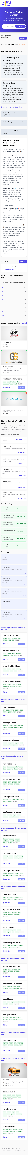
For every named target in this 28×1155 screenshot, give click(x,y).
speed (4, 932)
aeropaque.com (10, 1014)
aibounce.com (9, 1092)
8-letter (21, 727)
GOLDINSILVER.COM (8, 366)
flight (15, 725)
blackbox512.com (11, 635)
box (13, 640)
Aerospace (5, 308)
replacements (19, 1131)
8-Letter (4, 316)
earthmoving (18, 686)
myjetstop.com (9, 764)
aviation (5, 727)
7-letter (16, 932)
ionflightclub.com (11, 796)
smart (11, 655)
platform (9, 1096)
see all (24, 323)
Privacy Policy (18, 1148)
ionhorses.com (9, 707)
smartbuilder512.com (12, 681)
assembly (12, 840)
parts (10, 1129)
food (16, 383)
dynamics (16, 727)
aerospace (10, 727)
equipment (5, 1129)
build (15, 655)
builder (15, 671)
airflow (16, 745)
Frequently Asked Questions (11, 107)
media (4, 1096)
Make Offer (23, 38)
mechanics (18, 840)
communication (6, 1114)
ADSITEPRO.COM (7, 342)
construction (6, 655)
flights (4, 945)
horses (21, 710)
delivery (11, 383)
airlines (4, 947)
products (9, 381)
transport (5, 930)
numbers (5, 640)
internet (14, 381)
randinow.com (9, 1109)
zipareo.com (8, 927)
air (7, 1004)
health (18, 381)
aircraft (10, 817)
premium (14, 1096)
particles (9, 712)
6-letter (11, 1004)
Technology (5, 288)
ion (4, 710)
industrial (17, 838)
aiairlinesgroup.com (12, 942)
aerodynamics (11, 743)
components (12, 1131)
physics (16, 710)
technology (14, 638)
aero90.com (8, 999)
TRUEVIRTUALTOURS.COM (9, 408)
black (10, 640)
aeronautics (16, 784)
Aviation (4, 304)
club (4, 801)
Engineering (5, 300)
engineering (20, 725)
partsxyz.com (9, 1126)
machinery (21, 1129)
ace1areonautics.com (12, 812)
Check (24, 561)
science (12, 710)
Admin (24, 1150)
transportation (10, 766)
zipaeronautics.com (12, 779)
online (4, 381)
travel (4, 766)
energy (7, 710)
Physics (4, 292)
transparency (14, 1019)
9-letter (14, 712)
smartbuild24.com (11, 650)
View (24, 439)
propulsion (9, 801)
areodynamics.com (11, 740)
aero (4, 1004)
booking (16, 766)
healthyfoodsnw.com (12, 379)
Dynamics (4, 312)
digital (9, 638)
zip (13, 932)
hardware (5, 838)
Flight (3, 296)
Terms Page (18, 1150)
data (19, 638)
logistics (9, 932)
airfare (21, 766)
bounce (19, 1096)
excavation (12, 686)
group (14, 947)
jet (12, 768)
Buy (25, 509)
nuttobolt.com (9, 835)
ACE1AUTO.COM (6, 1079)
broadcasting (19, 1114)
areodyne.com (9, 269)
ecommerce (5, 383)
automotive (5, 1131)
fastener (5, 842)
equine (4, 712)
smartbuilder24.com (12, 666)
